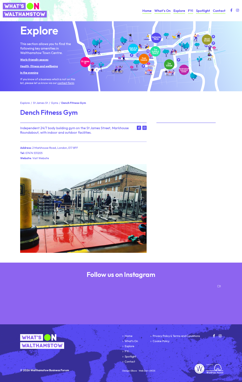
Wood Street (207, 39)
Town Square (144, 59)
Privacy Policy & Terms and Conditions (176, 336)
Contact (219, 11)
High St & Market (133, 49)
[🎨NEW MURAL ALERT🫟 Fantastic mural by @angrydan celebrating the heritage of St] (70, 298)
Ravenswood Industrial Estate (184, 69)
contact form (65, 83)
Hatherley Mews (156, 38)
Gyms (54, 103)
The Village (169, 64)
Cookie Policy (161, 341)
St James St (85, 62)
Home (147, 11)
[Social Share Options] (21, 313)
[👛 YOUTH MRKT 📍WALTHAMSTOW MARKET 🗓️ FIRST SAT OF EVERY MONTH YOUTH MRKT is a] (104, 298)
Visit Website (40, 158)
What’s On (162, 11)
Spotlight (203, 11)
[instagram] (237, 11)
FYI (190, 11)
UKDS (152, 370)
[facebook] (231, 11)
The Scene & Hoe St (155, 51)
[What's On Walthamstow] (33, 10)
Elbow (134, 370)
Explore (179, 11)
